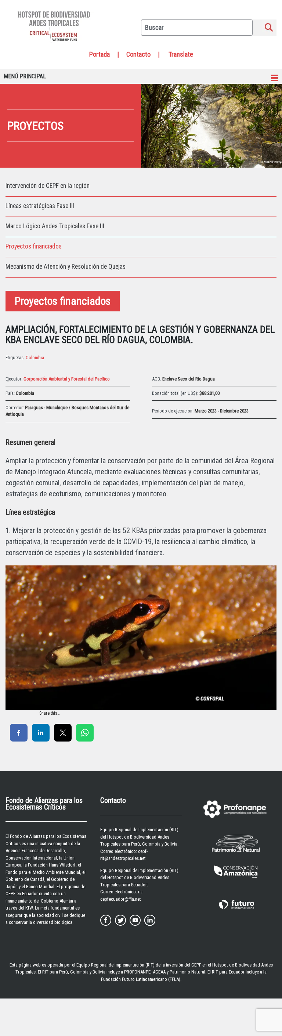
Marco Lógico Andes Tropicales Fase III (55, 226)
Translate (181, 54)
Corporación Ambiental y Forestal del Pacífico (67, 379)
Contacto (138, 54)
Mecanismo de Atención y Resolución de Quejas (66, 266)
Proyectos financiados (34, 246)
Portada (99, 54)
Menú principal (25, 76)
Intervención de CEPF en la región (48, 185)
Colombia (35, 357)
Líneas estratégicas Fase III (40, 206)
